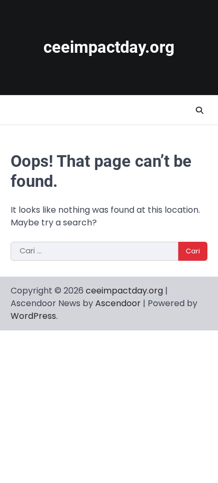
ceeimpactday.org (109, 47)
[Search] (199, 110)
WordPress (33, 316)
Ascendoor (118, 303)
